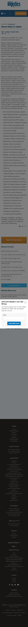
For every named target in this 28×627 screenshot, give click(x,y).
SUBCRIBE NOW (14, 323)
